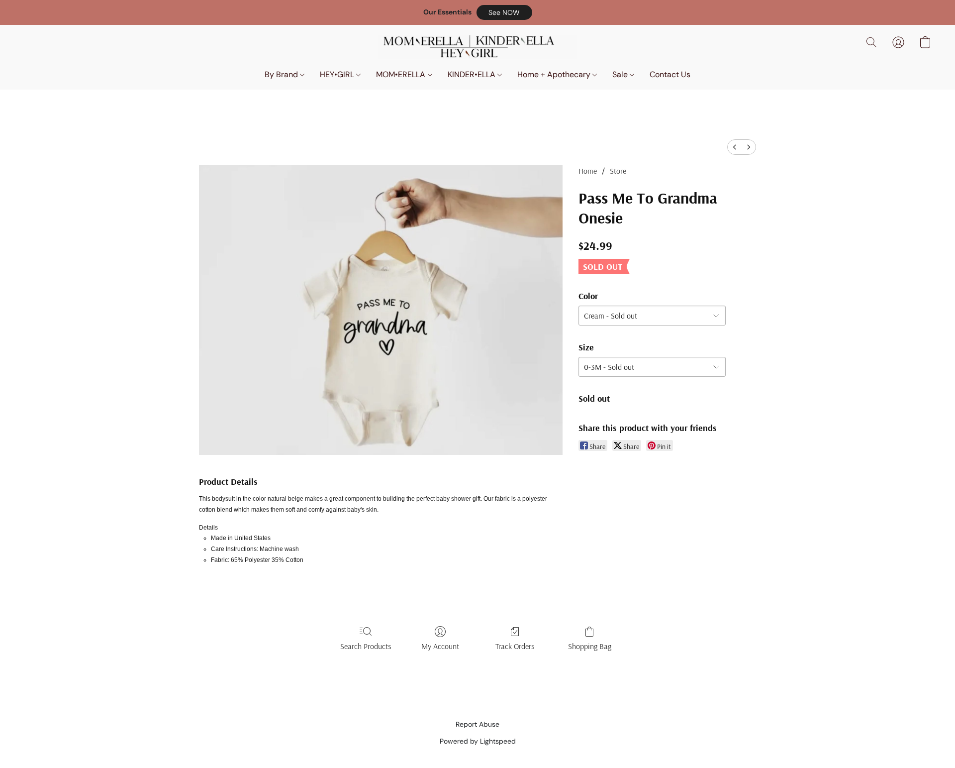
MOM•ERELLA (401, 74)
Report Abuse (477, 724)
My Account (440, 646)
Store (618, 171)
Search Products (365, 646)
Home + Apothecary (554, 74)
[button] (504, 12)
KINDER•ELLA (472, 74)
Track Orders (515, 646)
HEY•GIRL (338, 74)
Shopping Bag (589, 646)
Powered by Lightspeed (478, 741)
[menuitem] (735, 147)
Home (587, 171)
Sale (621, 74)
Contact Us (670, 74)
